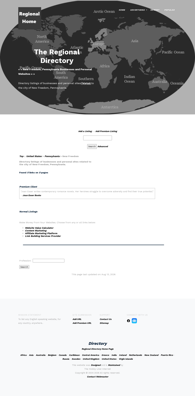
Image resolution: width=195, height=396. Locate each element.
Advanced (103, 146)
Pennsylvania (52, 156)
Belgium (52, 355)
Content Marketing (35, 230)
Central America (90, 355)
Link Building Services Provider (43, 236)
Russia (65, 359)
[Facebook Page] (128, 320)
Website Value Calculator (39, 228)
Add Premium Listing (106, 131)
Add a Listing (85, 131)
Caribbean (74, 355)
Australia (40, 355)
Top (21, 156)
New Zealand (151, 355)
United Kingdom (91, 359)
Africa (23, 355)
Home (122, 10)
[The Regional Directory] (29, 18)
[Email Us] (134, 320)
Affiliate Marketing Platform (41, 233)
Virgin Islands (126, 359)
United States (34, 156)
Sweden (76, 359)
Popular (169, 10)
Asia (31, 355)
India (114, 355)
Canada (63, 355)
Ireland (122, 355)
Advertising (137, 10)
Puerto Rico (167, 355)
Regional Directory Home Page (97, 349)
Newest (154, 10)
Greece (105, 355)
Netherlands (135, 355)
